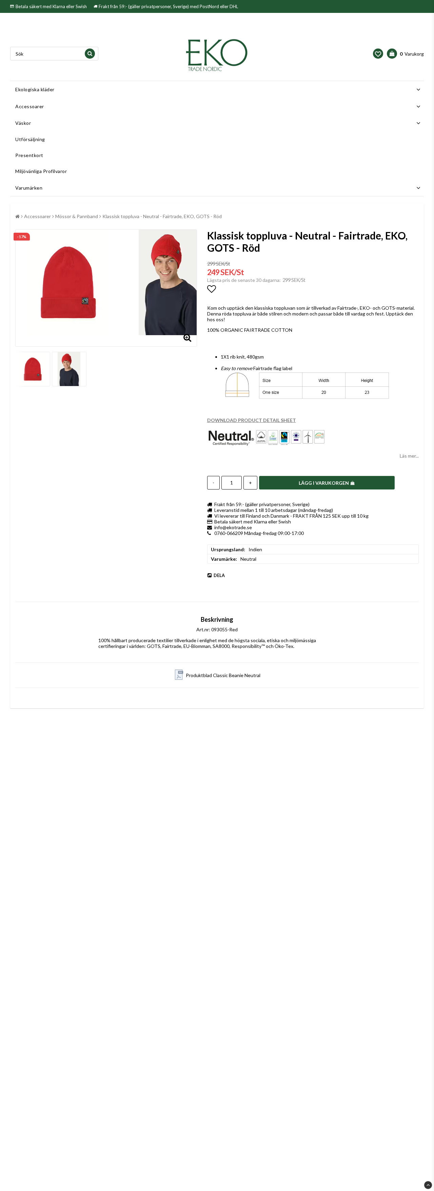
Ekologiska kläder (35, 89)
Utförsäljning (30, 139)
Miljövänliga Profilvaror (41, 171)
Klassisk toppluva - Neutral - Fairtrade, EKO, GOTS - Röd (162, 216)
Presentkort (29, 155)
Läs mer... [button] (409, 456)
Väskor (23, 123)
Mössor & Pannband (76, 216)
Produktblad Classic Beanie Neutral (223, 675)
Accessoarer (29, 106)
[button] (378, 54)
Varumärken (28, 188)
